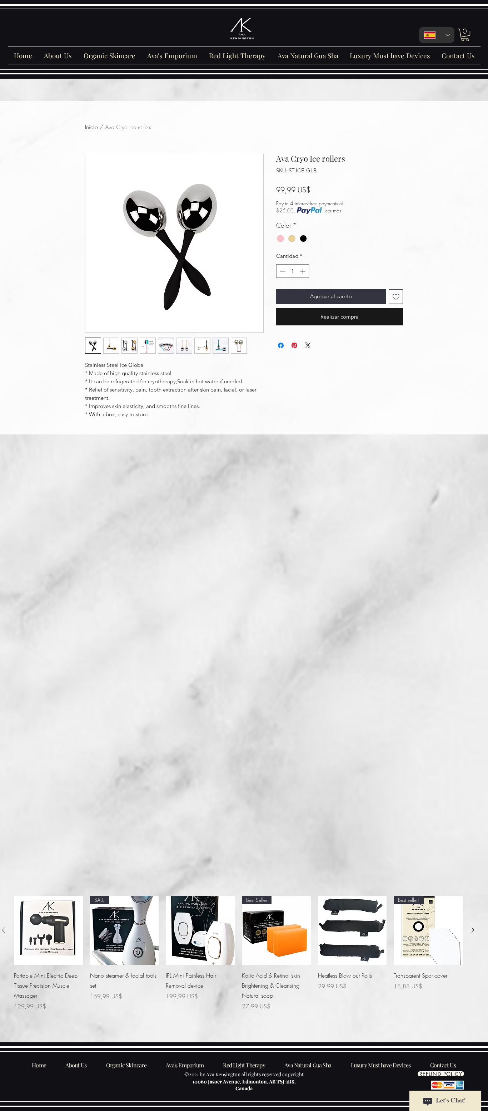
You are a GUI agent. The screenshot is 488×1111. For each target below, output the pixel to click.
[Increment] (303, 271)
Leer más (332, 210)
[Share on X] (308, 345)
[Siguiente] (473, 930)
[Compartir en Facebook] (281, 345)
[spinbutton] (293, 271)
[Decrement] (282, 271)
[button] (465, 35)
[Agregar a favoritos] (396, 296)
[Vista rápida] (48, 930)
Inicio (91, 127)
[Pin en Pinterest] (294, 345)
